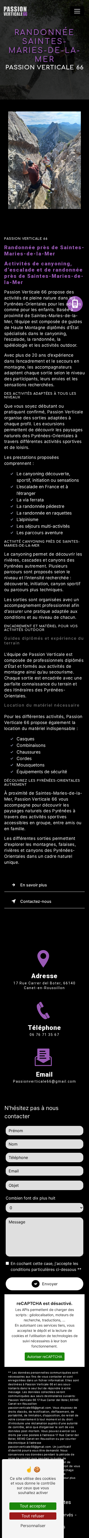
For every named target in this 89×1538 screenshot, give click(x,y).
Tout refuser (33, 1515)
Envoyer (50, 1283)
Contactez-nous (35, 901)
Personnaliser (33, 1525)
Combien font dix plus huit (30, 1198)
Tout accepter (33, 1505)
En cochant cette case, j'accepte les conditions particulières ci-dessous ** (46, 1266)
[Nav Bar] (77, 11)
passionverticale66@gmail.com (44, 1081)
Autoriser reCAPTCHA (44, 1356)
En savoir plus (33, 884)
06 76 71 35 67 (44, 1035)
